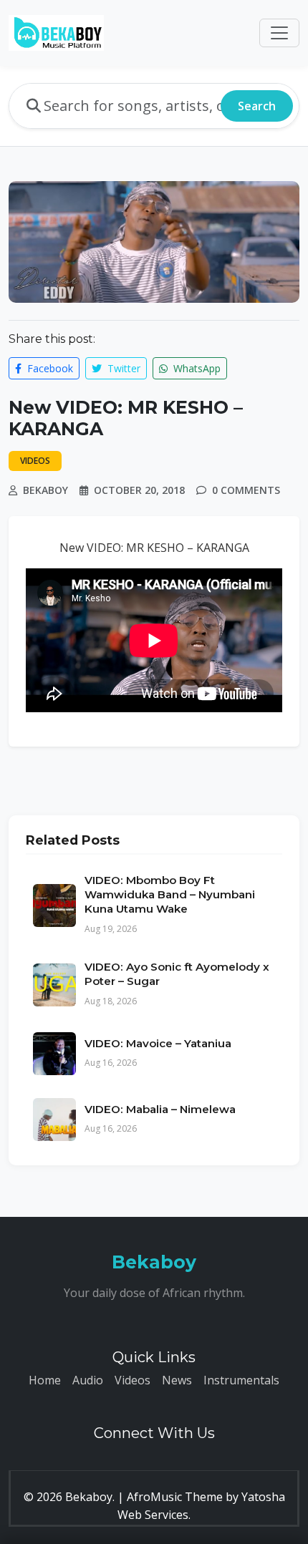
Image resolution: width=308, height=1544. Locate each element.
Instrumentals (241, 1380)
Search (257, 106)
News (177, 1380)
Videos (132, 1380)
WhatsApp (195, 368)
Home (45, 1380)
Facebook (48, 368)
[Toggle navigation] (279, 33)
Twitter (122, 368)
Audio (87, 1380)
